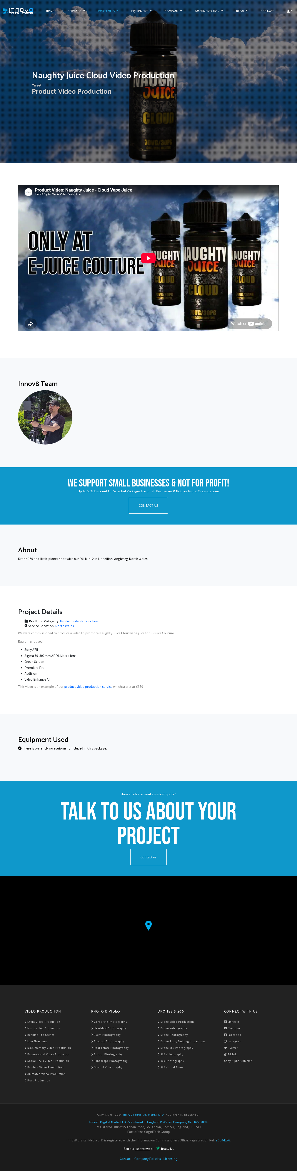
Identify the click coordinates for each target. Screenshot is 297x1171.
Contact (267, 11)
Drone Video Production (177, 1022)
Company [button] (172, 11)
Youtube (234, 1028)
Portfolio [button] (107, 11)
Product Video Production (72, 91)
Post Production (38, 1080)
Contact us (148, 857)
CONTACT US (148, 505)
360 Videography (171, 1054)
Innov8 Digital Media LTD (143, 1115)
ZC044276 (223, 1140)
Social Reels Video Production (48, 1061)
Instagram (234, 1041)
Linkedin (233, 1022)
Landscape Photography (110, 1061)
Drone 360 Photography (176, 1048)
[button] (290, 11)
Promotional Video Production (48, 1054)
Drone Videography (173, 1028)
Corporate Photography (110, 1022)
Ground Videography (107, 1067)
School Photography (108, 1054)
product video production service (88, 686)
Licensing (170, 1158)
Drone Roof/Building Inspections (182, 1041)
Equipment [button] (140, 11)
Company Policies (147, 1158)
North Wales (64, 626)
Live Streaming (37, 1041)
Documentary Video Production (49, 1048)
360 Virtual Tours (172, 1067)
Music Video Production (43, 1028)
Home (50, 11)
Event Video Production (43, 1022)
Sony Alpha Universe (238, 1061)
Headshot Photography (109, 1028)
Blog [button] (240, 11)
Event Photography (107, 1035)
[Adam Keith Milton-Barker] (45, 417)
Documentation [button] (207, 11)
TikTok (232, 1054)
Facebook (234, 1035)
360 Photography (172, 1061)
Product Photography (108, 1041)
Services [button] (75, 11)
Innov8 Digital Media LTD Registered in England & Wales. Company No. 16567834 (148, 1122)
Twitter (232, 1048)
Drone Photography (174, 1035)
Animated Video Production (46, 1074)
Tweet (37, 85)
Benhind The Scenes (40, 1035)
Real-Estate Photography (111, 1048)
